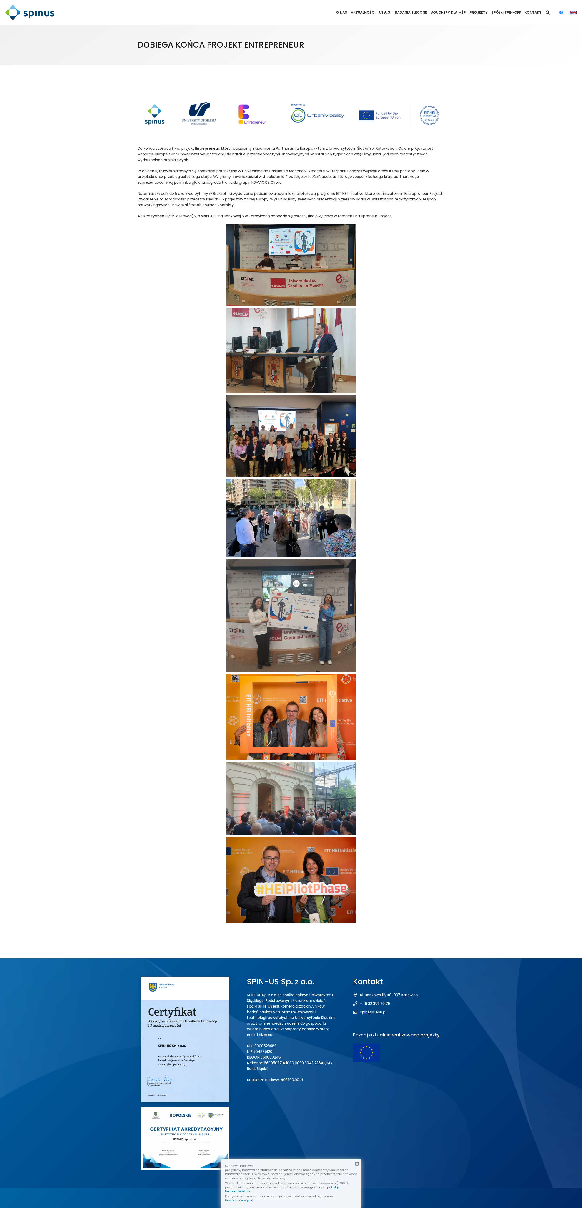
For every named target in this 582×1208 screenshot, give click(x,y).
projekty (430, 1035)
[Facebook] (561, 12)
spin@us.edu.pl (373, 1012)
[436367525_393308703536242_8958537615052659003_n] (291, 615)
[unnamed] (291, 798)
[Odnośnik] (29, 12)
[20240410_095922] (291, 350)
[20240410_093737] (291, 265)
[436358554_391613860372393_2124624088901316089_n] (291, 518)
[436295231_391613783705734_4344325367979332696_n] (291, 436)
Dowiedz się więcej (239, 1200)
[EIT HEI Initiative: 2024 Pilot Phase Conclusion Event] (291, 717)
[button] (547, 13)
